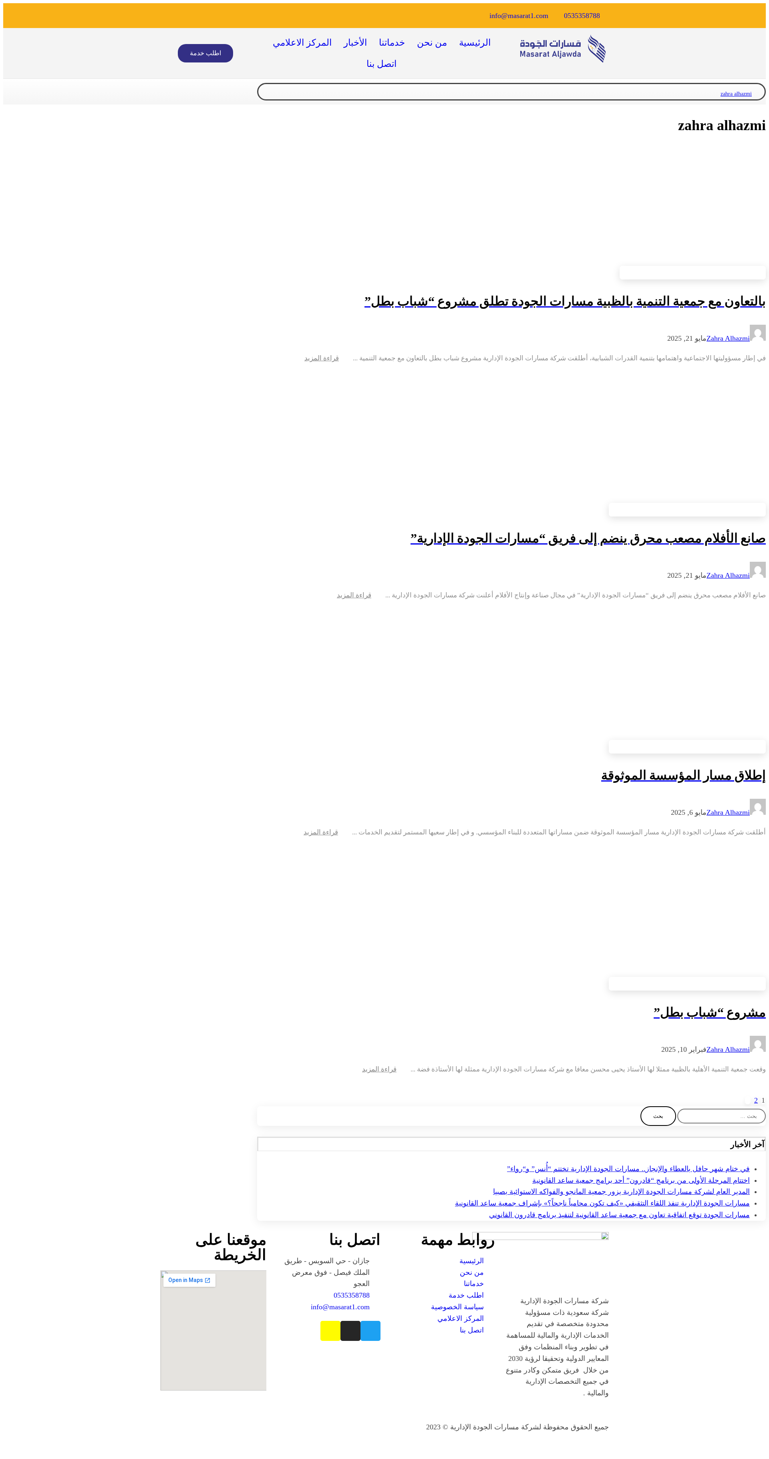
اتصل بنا (381, 64)
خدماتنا (392, 43)
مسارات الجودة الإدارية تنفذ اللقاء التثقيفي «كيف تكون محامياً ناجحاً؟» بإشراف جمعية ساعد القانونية (602, 1203)
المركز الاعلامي (302, 43)
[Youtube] (232, 15)
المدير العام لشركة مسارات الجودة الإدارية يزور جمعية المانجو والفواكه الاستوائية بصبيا (621, 1192)
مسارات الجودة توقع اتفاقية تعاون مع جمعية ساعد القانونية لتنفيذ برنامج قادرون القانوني (619, 1215)
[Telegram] (251, 15)
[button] (205, 53)
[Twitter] (308, 15)
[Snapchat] (270, 15)
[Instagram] (289, 15)
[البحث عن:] (721, 1115)
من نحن (432, 43)
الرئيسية (475, 43)
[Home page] (762, 94)
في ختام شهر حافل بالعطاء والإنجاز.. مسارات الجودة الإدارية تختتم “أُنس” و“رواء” (628, 1169)
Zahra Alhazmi (728, 338)
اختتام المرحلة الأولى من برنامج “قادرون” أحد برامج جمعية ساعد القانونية (641, 1180)
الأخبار (355, 43)
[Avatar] (758, 338)
